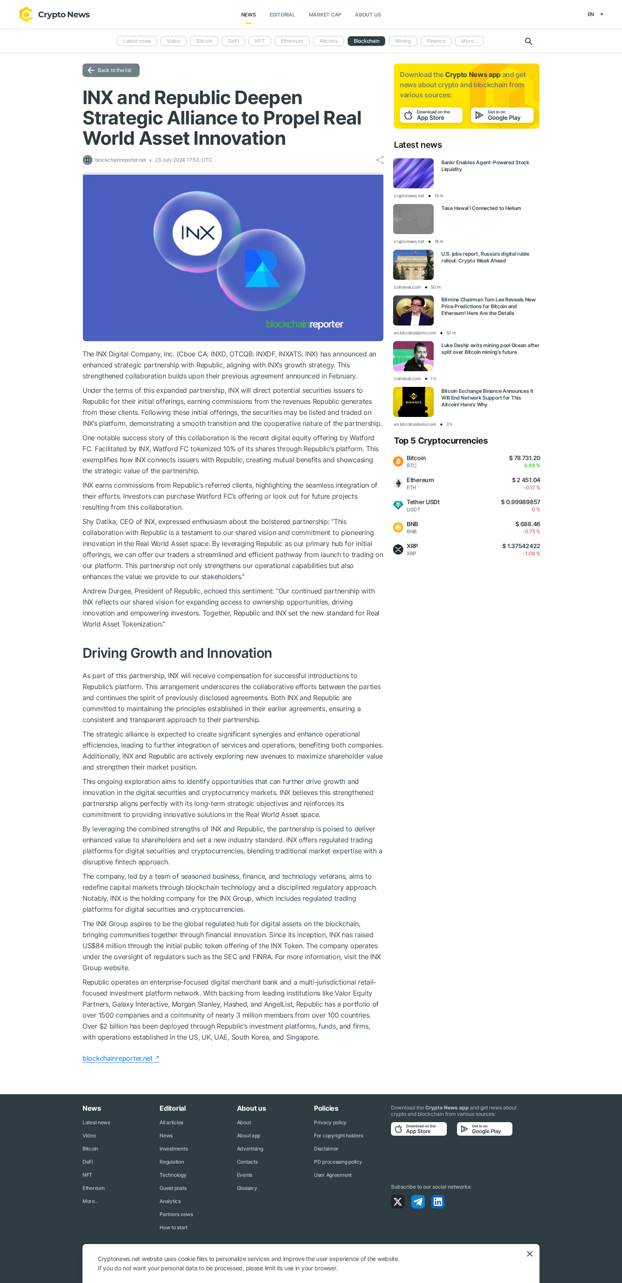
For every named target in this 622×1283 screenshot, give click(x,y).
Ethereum (292, 41)
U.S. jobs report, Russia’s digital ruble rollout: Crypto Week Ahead (485, 257)
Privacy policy (330, 1122)
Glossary (247, 1188)
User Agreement (333, 1175)
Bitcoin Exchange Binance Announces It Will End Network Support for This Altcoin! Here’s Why (487, 398)
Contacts (247, 1162)
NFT (259, 41)
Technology (173, 1175)
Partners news (176, 1214)
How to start (173, 1227)
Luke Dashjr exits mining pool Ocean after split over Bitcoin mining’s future (490, 348)
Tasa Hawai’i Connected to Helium (481, 208)
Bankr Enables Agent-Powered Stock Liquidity (485, 165)
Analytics (170, 1201)
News (248, 14)
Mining (403, 41)
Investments (173, 1148)
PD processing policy (338, 1162)
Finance (436, 41)
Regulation (172, 1162)
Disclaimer (326, 1148)
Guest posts (173, 1188)
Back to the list (114, 70)
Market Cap (325, 14)
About (244, 1122)
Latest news (137, 41)
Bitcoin (204, 41)
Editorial (282, 14)
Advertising (250, 1148)
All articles (171, 1122)
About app (248, 1135)
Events (244, 1175)
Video (173, 41)
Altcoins (328, 41)
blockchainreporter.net (118, 1058)
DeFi (233, 41)
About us (368, 14)
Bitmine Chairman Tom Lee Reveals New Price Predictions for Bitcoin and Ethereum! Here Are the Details (488, 306)
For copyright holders (338, 1135)
